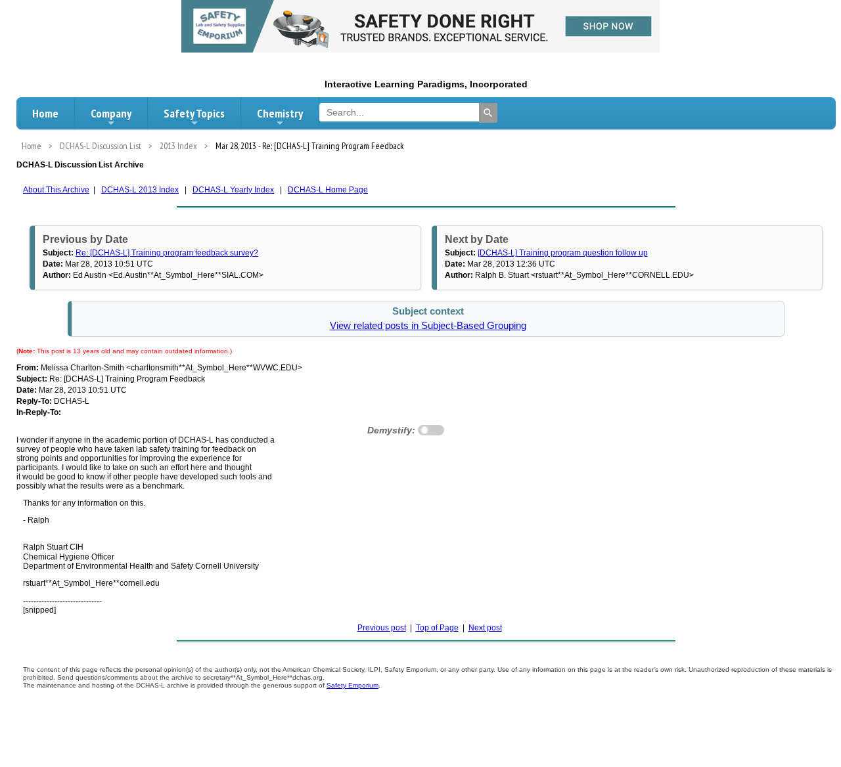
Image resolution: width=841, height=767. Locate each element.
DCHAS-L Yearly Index (233, 189)
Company (111, 113)
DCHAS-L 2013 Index (140, 189)
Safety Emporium (352, 685)
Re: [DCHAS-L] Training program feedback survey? (167, 252)
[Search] (488, 113)
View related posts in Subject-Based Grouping (428, 325)
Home (45, 113)
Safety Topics (194, 113)
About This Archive (56, 189)
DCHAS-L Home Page (328, 189)
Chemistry (280, 113)
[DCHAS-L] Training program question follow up (563, 252)
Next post (485, 627)
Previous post (381, 627)
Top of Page (437, 627)
